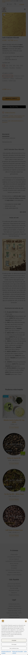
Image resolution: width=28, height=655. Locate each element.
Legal (25, 651)
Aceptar (14, 640)
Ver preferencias (14, 648)
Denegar (14, 644)
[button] (26, 621)
